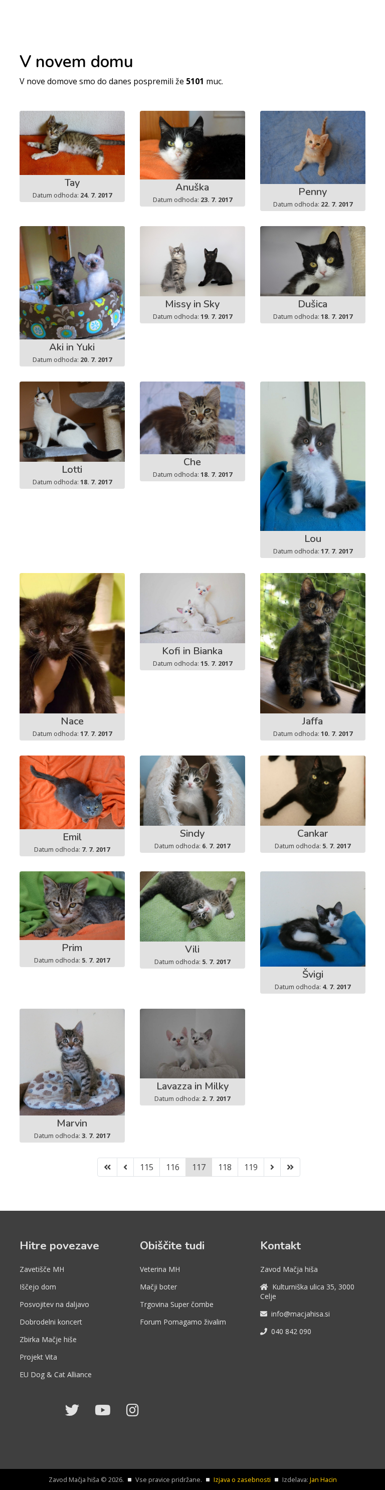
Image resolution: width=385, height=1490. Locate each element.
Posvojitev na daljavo (54, 1304)
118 (225, 1167)
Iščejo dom (38, 1286)
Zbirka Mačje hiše (48, 1339)
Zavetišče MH (42, 1269)
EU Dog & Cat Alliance (56, 1374)
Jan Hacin (323, 1479)
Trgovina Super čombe (177, 1304)
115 (146, 1167)
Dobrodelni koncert (51, 1322)
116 (172, 1167)
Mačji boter (158, 1286)
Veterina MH (160, 1269)
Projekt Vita (38, 1357)
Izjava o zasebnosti (242, 1479)
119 (251, 1167)
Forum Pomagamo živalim (183, 1322)
